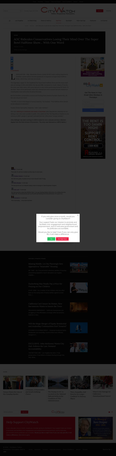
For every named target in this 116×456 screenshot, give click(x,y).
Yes (51, 239)
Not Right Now (62, 239)
